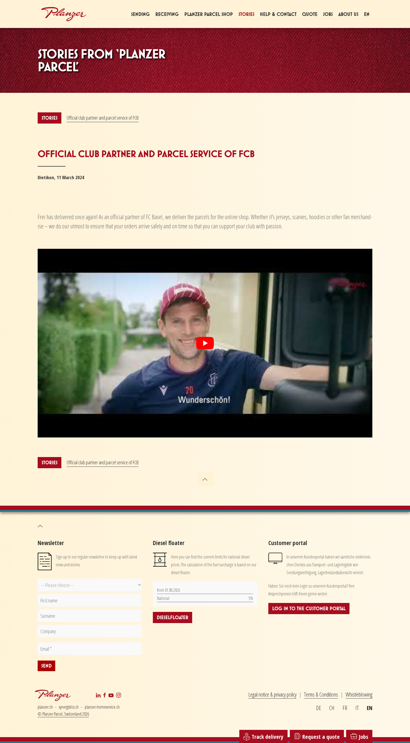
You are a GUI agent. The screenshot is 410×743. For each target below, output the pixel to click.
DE (318, 708)
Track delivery (266, 736)
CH (331, 708)
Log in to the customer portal (309, 608)
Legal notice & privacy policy (272, 694)
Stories (246, 14)
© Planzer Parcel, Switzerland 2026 (63, 714)
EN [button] (367, 14)
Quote (309, 14)
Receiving (167, 14)
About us (348, 14)
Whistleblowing (359, 694)
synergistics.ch (69, 707)
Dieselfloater (172, 617)
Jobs (328, 14)
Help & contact (278, 14)
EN (369, 708)
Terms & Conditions (321, 694)
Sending (140, 14)
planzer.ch (45, 707)
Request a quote (320, 736)
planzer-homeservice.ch (102, 707)
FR (345, 708)
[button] (205, 479)
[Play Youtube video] (205, 343)
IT (357, 708)
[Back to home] (64, 14)
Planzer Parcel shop (208, 14)
